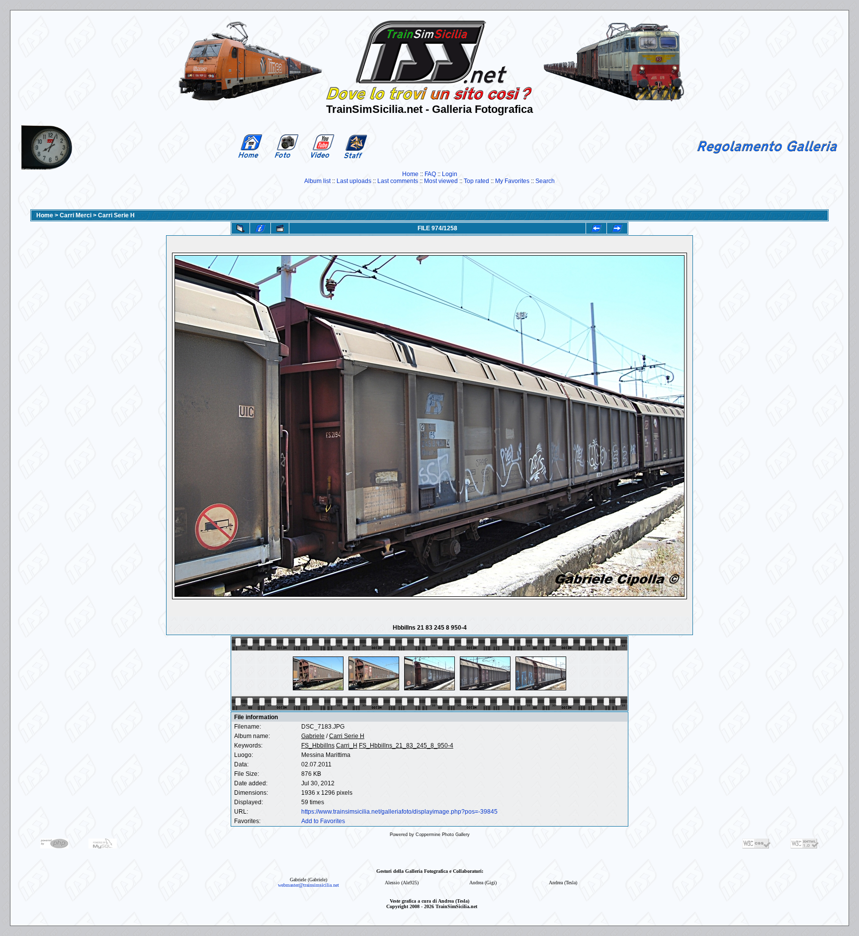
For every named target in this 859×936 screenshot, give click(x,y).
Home (410, 174)
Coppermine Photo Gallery (443, 834)
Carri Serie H (116, 215)
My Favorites (512, 181)
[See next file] (617, 228)
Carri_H (346, 745)
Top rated (476, 181)
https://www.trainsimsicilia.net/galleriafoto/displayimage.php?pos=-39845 (399, 811)
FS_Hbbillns (318, 745)
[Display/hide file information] (260, 228)
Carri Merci (75, 215)
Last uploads (354, 181)
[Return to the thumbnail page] (241, 228)
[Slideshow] (280, 228)
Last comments (397, 181)
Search (545, 181)
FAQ (430, 174)
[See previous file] (596, 228)
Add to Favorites (323, 821)
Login (449, 174)
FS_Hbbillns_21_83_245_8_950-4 (406, 745)
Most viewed (441, 181)
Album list (317, 181)
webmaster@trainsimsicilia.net (308, 885)
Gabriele (313, 736)
